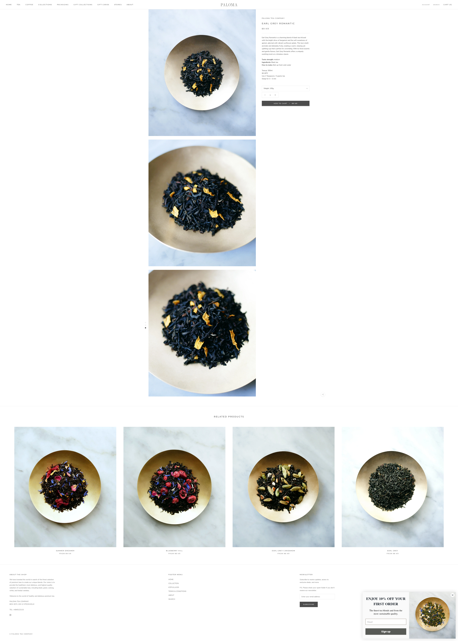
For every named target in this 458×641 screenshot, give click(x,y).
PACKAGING (63, 4)
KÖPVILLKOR (173, 587)
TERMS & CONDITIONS (177, 591)
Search (436, 4)
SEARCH (171, 599)
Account (426, 4)
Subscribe (308, 604)
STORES (118, 4)
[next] (450, 491)
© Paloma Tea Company (21, 634)
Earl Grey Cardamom (283, 551)
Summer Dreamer (65, 551)
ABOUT (130, 4)
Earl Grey (392, 551)
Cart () (447, 4)
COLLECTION (173, 583)
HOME (9, 4)
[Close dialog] (452, 595)
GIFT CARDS (103, 4)
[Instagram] (10, 614)
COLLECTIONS (45, 4)
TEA (19, 4)
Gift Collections (83, 4)
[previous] (7, 491)
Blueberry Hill (174, 551)
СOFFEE (29, 4)
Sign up (385, 631)
